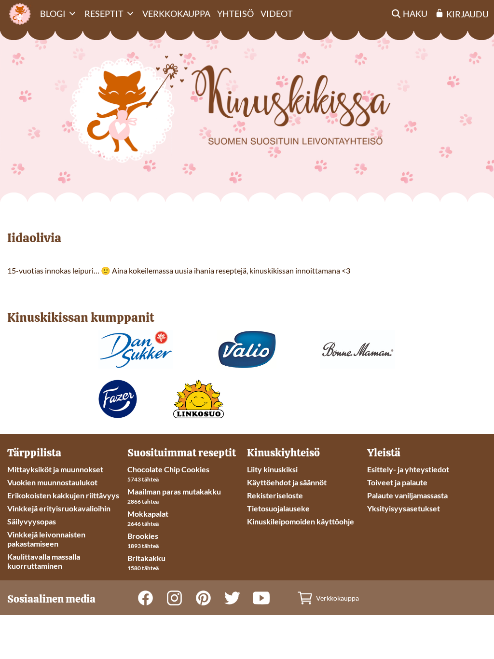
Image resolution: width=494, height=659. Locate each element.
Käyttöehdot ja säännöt (287, 482)
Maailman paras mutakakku (174, 491)
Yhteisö (235, 13)
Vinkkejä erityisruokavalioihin (58, 508)
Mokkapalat (147, 513)
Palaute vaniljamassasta (407, 495)
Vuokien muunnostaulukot (52, 482)
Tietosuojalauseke (278, 508)
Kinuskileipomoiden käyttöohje (300, 521)
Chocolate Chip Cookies (168, 469)
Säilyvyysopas (31, 521)
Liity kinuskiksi (272, 469)
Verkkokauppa (176, 13)
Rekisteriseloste (275, 495)
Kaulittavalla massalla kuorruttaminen (43, 561)
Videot (277, 13)
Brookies (142, 535)
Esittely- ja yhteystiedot (408, 469)
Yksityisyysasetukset (403, 508)
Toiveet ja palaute (397, 482)
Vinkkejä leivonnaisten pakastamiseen (46, 539)
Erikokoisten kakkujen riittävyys (63, 495)
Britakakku (146, 558)
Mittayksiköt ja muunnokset (55, 469)
